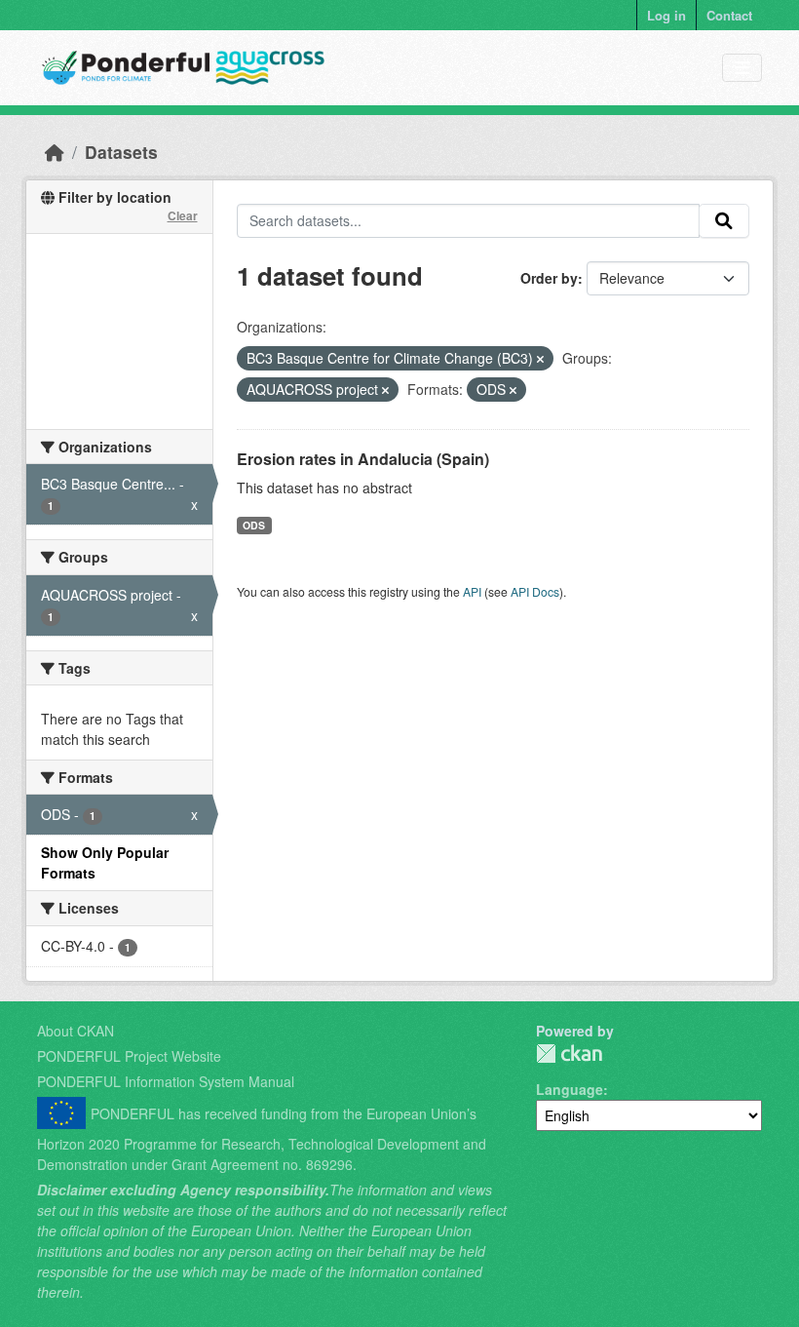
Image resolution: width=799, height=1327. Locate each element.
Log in (666, 15)
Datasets (121, 151)
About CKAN (75, 1030)
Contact (729, 15)
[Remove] (540, 359)
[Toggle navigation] (742, 68)
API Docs (535, 591)
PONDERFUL (569, 1053)
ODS (254, 525)
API (472, 591)
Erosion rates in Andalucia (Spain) (363, 459)
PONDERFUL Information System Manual (165, 1081)
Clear (183, 215)
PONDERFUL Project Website (129, 1056)
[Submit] (724, 221)
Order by (549, 278)
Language (569, 1089)
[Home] (54, 151)
